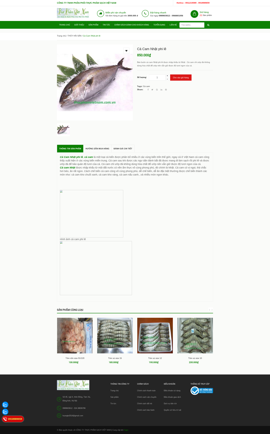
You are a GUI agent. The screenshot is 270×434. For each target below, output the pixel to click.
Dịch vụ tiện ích (170, 403)
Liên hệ (173, 25)
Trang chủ (114, 391)
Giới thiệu (79, 25)
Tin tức (113, 403)
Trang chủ (64, 25)
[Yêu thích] (126, 51)
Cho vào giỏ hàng (181, 77)
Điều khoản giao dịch (172, 397)
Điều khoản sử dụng (172, 391)
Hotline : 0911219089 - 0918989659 (193, 3)
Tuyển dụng (159, 25)
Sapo (126, 430)
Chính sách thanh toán (146, 391)
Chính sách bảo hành (145, 410)
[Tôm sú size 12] (155, 335)
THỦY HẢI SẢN (74, 36)
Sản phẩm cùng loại (70, 309)
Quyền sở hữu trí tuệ (172, 410)
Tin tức (106, 25)
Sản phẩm (114, 397)
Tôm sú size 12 (155, 358)
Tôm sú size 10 (195, 358)
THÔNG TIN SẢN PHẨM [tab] (70, 148)
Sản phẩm (93, 25)
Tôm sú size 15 (115, 358)
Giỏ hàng (204, 12)
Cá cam (146, 86)
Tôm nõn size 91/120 (75, 358)
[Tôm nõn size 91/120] (75, 335)
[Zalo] (5, 404)
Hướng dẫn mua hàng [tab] (97, 148)
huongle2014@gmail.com (73, 416)
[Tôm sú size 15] (115, 335)
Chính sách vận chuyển (146, 397)
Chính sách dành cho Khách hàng (131, 25)
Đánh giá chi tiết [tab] (123, 148)
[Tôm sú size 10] (195, 335)
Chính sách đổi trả (144, 403)
